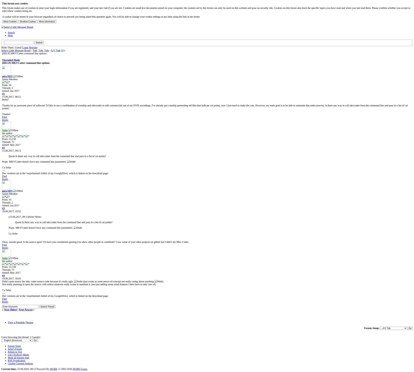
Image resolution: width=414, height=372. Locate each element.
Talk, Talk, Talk (41, 50)
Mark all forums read (18, 357)
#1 (3, 93)
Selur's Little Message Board (16, 50)
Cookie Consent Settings (20, 363)
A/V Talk (55, 50)
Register (33, 47)
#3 (3, 208)
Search (11, 32)
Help (10, 35)
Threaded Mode (11, 60)
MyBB (53, 369)
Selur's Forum (15, 349)
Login (25, 47)
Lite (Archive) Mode (18, 354)
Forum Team (14, 346)
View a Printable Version (20, 322)
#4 (3, 275)
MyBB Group (80, 369)
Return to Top (15, 352)
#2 (3, 147)
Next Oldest (10, 309)
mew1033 (7, 76)
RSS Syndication (16, 360)
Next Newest (26, 309)
